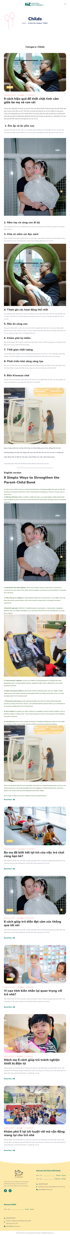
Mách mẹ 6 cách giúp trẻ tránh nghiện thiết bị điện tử (32, 1062)
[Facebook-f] (5, 1190)
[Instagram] (10, 1190)
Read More (8, 800)
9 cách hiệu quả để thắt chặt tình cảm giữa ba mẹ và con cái (31, 100)
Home (24, 23)
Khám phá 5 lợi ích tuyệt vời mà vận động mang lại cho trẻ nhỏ (34, 1133)
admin (22, 95)
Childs (9, 87)
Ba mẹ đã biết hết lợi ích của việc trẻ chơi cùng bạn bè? (34, 854)
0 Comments (31, 95)
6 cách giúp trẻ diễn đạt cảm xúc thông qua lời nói (32, 923)
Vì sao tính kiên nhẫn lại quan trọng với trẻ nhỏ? (33, 992)
